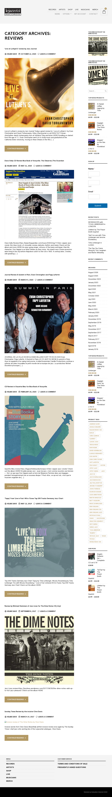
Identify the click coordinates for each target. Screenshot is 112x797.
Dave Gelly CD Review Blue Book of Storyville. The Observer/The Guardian (34, 161)
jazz (103, 471)
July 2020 (91, 299)
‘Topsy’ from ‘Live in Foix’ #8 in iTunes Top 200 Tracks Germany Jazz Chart (34, 498)
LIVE (76, 10)
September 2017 (94, 332)
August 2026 (93, 272)
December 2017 (94, 329)
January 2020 (93, 316)
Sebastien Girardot (96, 521)
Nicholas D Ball (94, 515)
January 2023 (93, 282)
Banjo (91, 433)
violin (104, 536)
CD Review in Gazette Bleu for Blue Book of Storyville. (26, 387)
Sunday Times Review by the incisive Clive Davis (23, 712)
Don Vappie (93, 456)
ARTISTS (62, 10)
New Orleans (94, 506)
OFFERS (66, 14)
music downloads (95, 503)
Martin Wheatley (95, 497)
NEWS (57, 14)
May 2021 (92, 292)
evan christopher (95, 459)
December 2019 (94, 319)
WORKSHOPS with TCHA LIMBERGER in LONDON (96, 224)
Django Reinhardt (96, 453)
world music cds (95, 542)
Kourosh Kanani (95, 492)
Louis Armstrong (95, 495)
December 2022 (94, 286)
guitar (102, 465)
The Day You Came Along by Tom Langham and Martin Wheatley (97, 250)
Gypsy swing (93, 471)
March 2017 (92, 336)
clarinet (92, 439)
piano (91, 518)
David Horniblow (95, 450)
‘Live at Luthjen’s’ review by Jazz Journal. (21, 49)
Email (91, 192)
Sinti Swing (93, 524)
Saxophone (101, 518)
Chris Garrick (94, 436)
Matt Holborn (94, 500)
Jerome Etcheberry (95, 486)
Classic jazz (93, 441)
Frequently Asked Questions (72, 767)
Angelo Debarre (95, 427)
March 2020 (92, 309)
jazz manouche (95, 480)
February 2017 (93, 339)
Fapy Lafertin (94, 462)
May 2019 (92, 326)
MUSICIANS (85, 10)
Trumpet (92, 533)
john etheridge (94, 489)
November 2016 (94, 343)
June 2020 (92, 302)
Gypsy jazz (93, 468)
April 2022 (92, 289)
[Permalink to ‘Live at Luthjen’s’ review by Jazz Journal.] (39, 92)
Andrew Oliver (94, 424)
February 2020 (93, 312)
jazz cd (92, 474)
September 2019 (94, 322)
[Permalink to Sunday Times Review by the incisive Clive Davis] (24, 722)
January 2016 (93, 349)
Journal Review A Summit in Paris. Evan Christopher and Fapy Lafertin (32, 275)
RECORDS (52, 10)
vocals (92, 539)
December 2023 (94, 279)
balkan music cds (95, 430)
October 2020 (93, 296)
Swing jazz (93, 527)
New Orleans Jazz (95, 512)
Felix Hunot (93, 465)
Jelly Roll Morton (95, 483)
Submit (98, 205)
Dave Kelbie (93, 447)
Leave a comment (48, 54)
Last (89, 186)
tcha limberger (94, 530)
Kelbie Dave (12, 54)
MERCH (95, 10)
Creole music (93, 444)
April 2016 (92, 346)
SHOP (70, 10)
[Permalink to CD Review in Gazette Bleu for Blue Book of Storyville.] (39, 430)
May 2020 (92, 306)
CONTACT (93, 14)
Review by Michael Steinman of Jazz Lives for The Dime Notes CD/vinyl (33, 606)
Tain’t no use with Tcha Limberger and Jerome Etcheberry (96, 237)
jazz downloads (95, 477)
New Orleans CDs (95, 509)
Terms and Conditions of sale (72, 764)
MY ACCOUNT (80, 14)
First (89, 178)
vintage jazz (94, 536)
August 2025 (93, 276)
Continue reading (15, 149)
